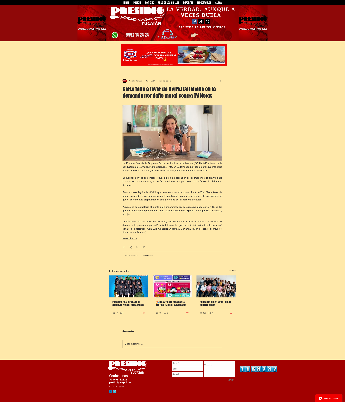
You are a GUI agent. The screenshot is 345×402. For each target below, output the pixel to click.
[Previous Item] (125, 55)
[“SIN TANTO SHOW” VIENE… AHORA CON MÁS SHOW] (216, 286)
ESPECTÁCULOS (130, 238)
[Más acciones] (220, 80)
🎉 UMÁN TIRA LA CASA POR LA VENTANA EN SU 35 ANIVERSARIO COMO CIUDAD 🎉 (171, 304)
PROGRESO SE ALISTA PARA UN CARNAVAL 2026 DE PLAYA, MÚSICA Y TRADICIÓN (128, 304)
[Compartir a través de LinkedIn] (137, 247)
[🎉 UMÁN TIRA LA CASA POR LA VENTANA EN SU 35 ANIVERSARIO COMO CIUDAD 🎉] (172, 286)
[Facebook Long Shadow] (110, 391)
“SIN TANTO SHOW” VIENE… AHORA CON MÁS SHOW (215, 304)
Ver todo (232, 270)
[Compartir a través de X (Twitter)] (130, 247)
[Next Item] (222, 55)
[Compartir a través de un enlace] (143, 247)
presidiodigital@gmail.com (120, 382)
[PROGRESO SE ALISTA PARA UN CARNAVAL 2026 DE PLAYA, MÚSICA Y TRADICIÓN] (128, 286)
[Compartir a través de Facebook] (124, 247)
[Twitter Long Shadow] (114, 391)
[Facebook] (194, 21)
